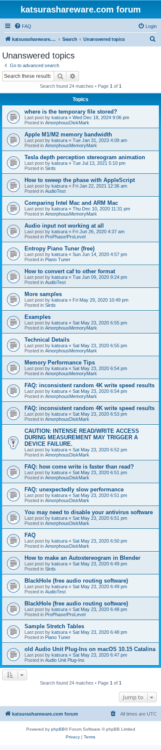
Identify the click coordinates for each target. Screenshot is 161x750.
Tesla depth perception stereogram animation (84, 157)
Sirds (50, 168)
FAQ (30, 535)
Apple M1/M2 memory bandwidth (68, 134)
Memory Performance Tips (59, 362)
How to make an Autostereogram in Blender (82, 558)
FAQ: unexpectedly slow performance (74, 489)
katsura (59, 117)
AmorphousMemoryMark (71, 145)
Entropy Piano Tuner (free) (59, 248)
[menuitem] (22, 26)
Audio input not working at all (64, 225)
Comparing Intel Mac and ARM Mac (71, 203)
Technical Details (47, 339)
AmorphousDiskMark (67, 122)
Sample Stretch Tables (54, 626)
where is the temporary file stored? (70, 111)
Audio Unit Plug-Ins (65, 660)
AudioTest (55, 191)
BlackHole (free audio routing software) (76, 580)
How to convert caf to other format (69, 271)
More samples (43, 294)
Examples (37, 317)
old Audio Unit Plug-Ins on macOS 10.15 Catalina (89, 649)
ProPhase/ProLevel (65, 236)
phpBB (58, 729)
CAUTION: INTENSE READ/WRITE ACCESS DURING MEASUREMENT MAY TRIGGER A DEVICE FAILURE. (81, 437)
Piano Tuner (57, 259)
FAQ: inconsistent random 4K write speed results (89, 385)
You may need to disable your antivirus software (88, 512)
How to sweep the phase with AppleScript (79, 180)
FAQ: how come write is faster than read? (79, 466)
